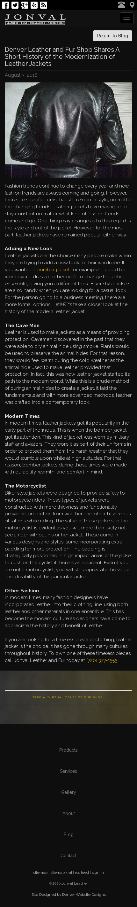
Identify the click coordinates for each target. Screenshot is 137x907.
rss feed (82, 872)
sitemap (40, 872)
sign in (98, 872)
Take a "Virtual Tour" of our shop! (69, 697)
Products (68, 750)
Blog (69, 834)
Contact (68, 855)
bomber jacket (52, 270)
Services (68, 771)
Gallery (68, 792)
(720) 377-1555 (101, 660)
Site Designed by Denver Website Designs (69, 894)
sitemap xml (61, 872)
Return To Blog (112, 35)
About (68, 813)
